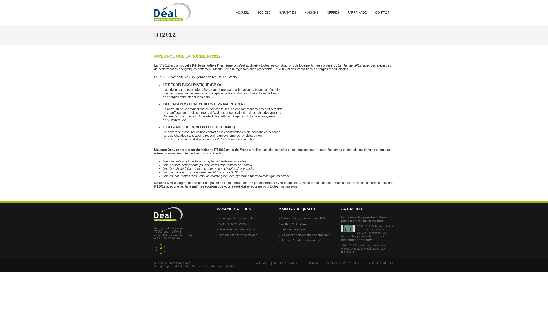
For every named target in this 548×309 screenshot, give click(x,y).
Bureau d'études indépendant (301, 240)
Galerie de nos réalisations (237, 229)
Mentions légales (323, 263)
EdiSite (229, 266)
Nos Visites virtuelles (232, 223)
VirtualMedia (181, 266)
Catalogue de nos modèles (237, 218)
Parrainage (357, 12)
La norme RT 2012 (294, 223)
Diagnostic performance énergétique (305, 234)
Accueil (242, 12)
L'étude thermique (293, 229)
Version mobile (381, 263)
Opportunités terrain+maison (238, 234)
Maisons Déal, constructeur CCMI (303, 218)
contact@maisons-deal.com (173, 235)
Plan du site (353, 263)
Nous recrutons (288, 263)
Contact (262, 263)
